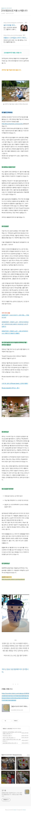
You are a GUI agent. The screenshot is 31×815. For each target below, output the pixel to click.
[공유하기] (7, 720)
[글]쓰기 (4, 728)
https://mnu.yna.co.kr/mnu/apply (13, 35)
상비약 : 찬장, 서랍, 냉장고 (8, 737)
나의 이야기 (9, 728)
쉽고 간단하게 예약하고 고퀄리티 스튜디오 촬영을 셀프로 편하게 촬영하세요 (10, 28)
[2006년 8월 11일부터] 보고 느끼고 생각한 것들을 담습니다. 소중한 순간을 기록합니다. (12, 794)
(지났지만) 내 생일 (7, 735)
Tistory (24, 809)
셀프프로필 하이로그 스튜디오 (10, 25)
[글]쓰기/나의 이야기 (6, 8)
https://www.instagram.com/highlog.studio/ (14, 22)
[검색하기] (29, 2)
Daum (15, 809)
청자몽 (4, 790)
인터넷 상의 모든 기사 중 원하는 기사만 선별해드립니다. (15, 41)
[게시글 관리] (10, 720)
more (28, 755)
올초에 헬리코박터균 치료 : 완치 (9, 743)
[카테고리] (2, 2)
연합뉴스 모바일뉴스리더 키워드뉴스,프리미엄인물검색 (15, 38)
